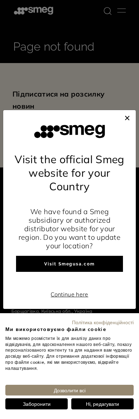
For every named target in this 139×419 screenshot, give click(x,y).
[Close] (127, 117)
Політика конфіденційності (103, 322)
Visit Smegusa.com (69, 264)
